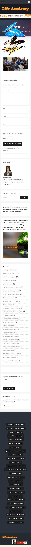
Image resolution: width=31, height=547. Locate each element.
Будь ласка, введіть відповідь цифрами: (14, 133)
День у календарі (8, 284)
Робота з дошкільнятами (10, 329)
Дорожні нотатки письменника (12, 287)
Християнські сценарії (9, 357)
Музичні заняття (7, 305)
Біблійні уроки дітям (8, 270)
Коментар (6, 91)
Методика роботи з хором (10, 301)
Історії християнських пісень (11, 294)
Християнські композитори (11, 353)
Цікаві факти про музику (10, 360)
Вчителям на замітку (9, 280)
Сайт (4, 124)
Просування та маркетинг (10, 319)
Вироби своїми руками (9, 277)
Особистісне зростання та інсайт (12, 312)
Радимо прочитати (8, 326)
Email (4, 116)
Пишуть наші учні (8, 315)
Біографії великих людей (10, 273)
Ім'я (4, 108)
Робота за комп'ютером (10, 336)
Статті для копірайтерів (9, 343)
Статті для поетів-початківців (11, 346)
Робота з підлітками (9, 332)
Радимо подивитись (9, 322)
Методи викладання (9, 298)
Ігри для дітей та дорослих (11, 291)
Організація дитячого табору (11, 308)
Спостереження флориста (10, 339)
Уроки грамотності (8, 350)
